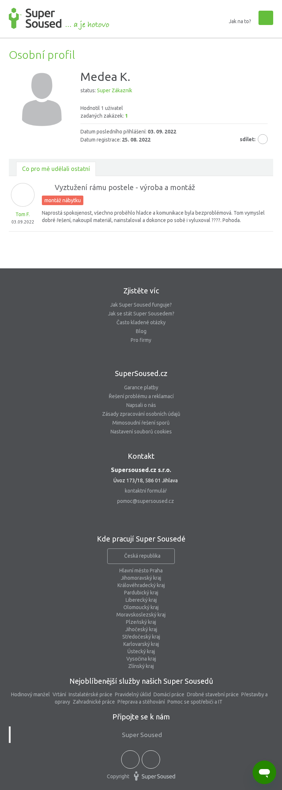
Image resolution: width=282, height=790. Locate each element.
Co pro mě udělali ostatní (56, 168)
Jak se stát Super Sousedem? (141, 314)
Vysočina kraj (141, 659)
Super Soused (142, 734)
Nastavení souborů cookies (141, 432)
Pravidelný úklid (133, 694)
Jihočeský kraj (141, 629)
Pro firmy (141, 340)
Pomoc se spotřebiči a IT (195, 702)
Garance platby (141, 387)
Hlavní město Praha (141, 570)
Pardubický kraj (141, 593)
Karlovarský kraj (141, 644)
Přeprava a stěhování (141, 702)
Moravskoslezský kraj (141, 615)
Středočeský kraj (141, 637)
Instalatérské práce (90, 694)
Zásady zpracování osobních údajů (141, 414)
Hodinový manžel (30, 694)
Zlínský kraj (141, 666)
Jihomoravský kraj (141, 578)
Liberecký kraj (141, 600)
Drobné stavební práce (213, 694)
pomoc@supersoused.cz (145, 501)
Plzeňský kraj (141, 622)
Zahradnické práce (94, 702)
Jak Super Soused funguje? (141, 305)
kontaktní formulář (146, 491)
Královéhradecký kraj (141, 585)
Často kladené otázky (141, 322)
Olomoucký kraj (141, 607)
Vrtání (59, 694)
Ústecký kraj (141, 651)
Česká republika (142, 556)
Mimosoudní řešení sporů (141, 423)
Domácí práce (168, 694)
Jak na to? (240, 21)
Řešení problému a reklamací (141, 396)
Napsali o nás (141, 405)
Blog (141, 331)
